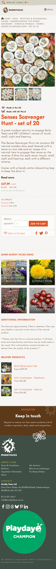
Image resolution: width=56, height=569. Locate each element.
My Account (34, 465)
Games (4, 21)
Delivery (5, 468)
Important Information (11, 471)
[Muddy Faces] (13, 12)
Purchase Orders (37, 471)
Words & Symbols (24, 24)
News (3, 474)
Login (19, 2)
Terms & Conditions (10, 465)
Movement (7, 24)
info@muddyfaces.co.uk (12, 500)
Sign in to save (16, 233)
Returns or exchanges (39, 468)
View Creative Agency (25, 562)
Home (7, 18)
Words (40, 24)
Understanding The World (25, 21)
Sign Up (11, 2)
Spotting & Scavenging (33, 18)
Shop (15, 18)
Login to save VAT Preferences (13, 191)
